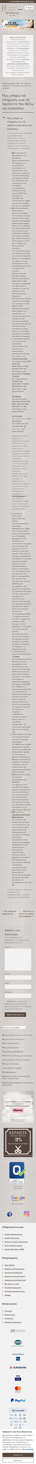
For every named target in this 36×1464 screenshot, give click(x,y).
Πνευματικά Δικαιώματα (15, 1276)
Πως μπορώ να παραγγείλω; (9, 912)
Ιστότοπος (8, 992)
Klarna (16, 656)
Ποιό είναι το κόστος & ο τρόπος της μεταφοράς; (26, 913)
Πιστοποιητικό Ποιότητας (15, 1291)
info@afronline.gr (18, 496)
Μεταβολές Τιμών (12, 1284)
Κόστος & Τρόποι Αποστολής (16, 1242)
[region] (18, 1446)
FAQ (18, 83)
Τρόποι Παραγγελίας (13, 1234)
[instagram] (26, 1213)
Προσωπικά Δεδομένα (13, 1273)
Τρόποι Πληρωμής (12, 1238)
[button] (18, 123)
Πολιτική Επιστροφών (13, 1245)
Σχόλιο (8, 947)
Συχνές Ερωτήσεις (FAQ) (14, 1249)
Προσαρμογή (18, 1460)
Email (7, 983)
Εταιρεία (8, 1311)
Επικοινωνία (10, 1315)
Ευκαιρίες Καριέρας (13, 1322)
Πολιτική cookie (27, 1449)
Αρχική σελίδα (9, 83)
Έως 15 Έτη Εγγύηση (11, 1047)
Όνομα (8, 974)
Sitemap (8, 1295)
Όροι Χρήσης (10, 1265)
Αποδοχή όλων (18, 1455)
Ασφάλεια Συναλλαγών (14, 1269)
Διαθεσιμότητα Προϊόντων (15, 1280)
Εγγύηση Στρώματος (13, 1287)
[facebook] (9, 1214)
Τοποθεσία (9, 1318)
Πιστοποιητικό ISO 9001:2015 (13, 1052)
